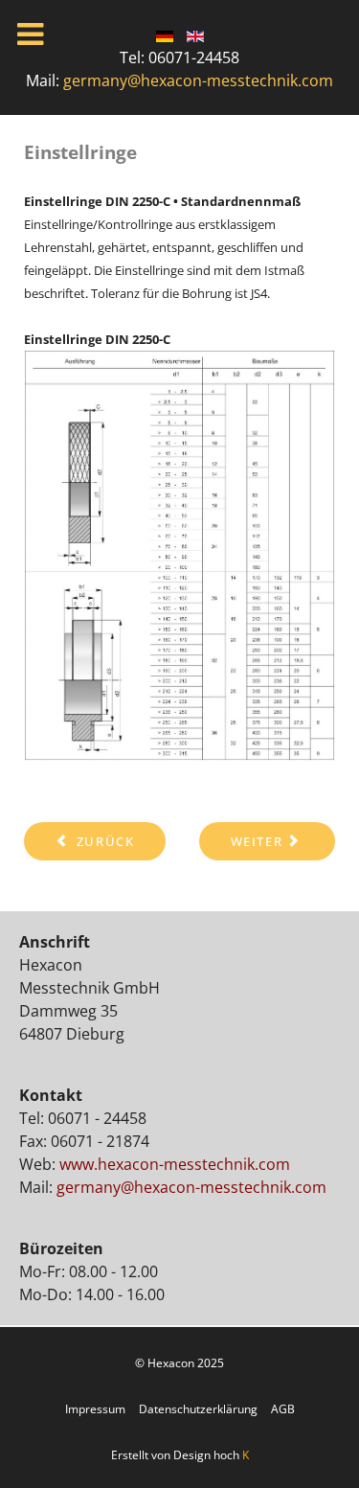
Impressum (96, 1409)
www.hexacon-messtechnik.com (174, 1164)
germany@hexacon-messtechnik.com (198, 80)
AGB (281, 1409)
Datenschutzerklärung (198, 1409)
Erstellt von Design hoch (180, 1455)
